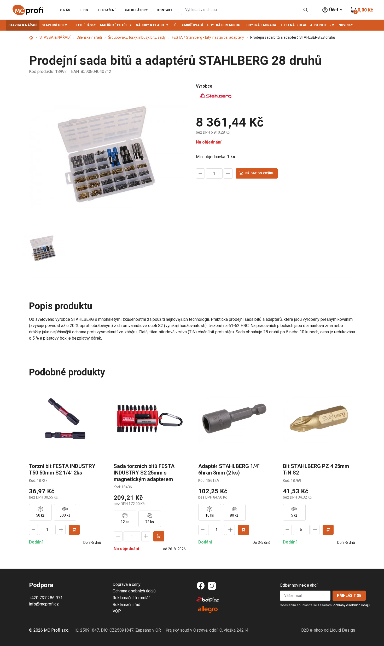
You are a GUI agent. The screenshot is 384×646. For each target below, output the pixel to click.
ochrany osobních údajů (351, 605)
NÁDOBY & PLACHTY (152, 25)
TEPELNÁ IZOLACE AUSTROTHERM (307, 25)
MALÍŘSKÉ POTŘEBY (116, 25)
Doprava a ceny (127, 584)
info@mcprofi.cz (44, 604)
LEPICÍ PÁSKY (85, 25)
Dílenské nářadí (89, 37)
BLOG (83, 10)
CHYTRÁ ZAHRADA (261, 25)
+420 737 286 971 (46, 597)
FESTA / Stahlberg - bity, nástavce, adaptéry (208, 37)
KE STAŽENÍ (106, 10)
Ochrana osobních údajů (134, 590)
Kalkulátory (136, 10)
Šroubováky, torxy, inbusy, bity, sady (137, 37)
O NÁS (65, 10)
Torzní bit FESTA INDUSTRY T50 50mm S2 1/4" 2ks (62, 469)
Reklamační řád (126, 604)
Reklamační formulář (131, 597)
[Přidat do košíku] (74, 530)
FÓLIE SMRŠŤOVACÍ (187, 25)
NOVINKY (346, 25)
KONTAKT (164, 10)
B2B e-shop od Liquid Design (328, 630)
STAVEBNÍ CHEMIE (56, 25)
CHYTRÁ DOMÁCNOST (224, 25)
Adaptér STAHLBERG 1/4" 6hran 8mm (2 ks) (229, 469)
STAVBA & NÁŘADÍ (22, 25)
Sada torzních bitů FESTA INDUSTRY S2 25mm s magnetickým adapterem (144, 472)
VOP (117, 611)
